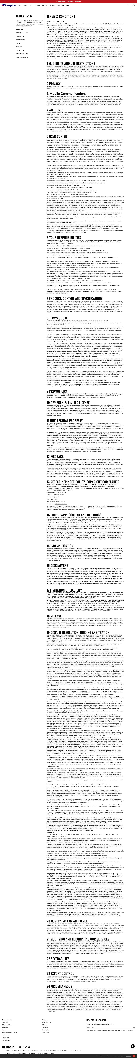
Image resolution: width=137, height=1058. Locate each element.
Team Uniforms (46, 1030)
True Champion (46, 1032)
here (64, 104)
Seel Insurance (20, 39)
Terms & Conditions (22, 53)
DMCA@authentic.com (61, 504)
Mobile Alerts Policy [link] (51, 1050)
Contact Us (19, 29)
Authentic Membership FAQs (9, 1032)
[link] (20, 1047)
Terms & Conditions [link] (16, 1050)
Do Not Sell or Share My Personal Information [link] (33, 1050)
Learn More (128, 1056)
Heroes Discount (6, 1040)
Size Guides (19, 46)
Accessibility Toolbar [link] (75, 1050)
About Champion (46, 1022)
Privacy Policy (20, 50)
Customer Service (7, 1020)
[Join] (133, 1027)
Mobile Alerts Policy (22, 57)
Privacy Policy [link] (6, 1050)
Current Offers (5, 1037)
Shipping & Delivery (22, 32)
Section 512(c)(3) (57, 506)
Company (44, 1020)
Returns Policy (20, 36)
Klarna (18, 43)
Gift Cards (44, 1025)
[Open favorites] (133, 1046)
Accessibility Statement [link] (63, 1050)
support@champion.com (68, 72)
